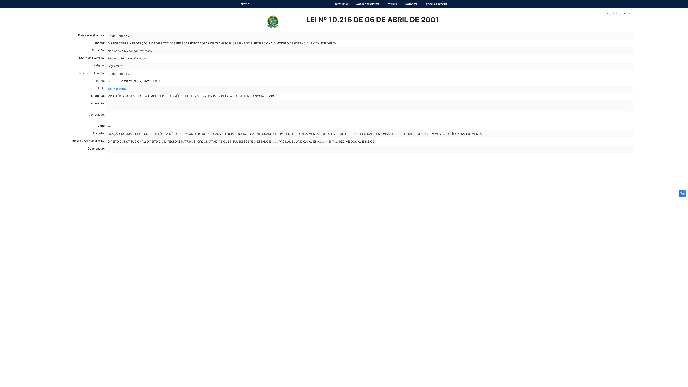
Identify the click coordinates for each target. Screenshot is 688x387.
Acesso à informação (367, 4)
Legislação (411, 4)
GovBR (245, 3)
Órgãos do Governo (436, 4)
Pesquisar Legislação (618, 13)
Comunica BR (341, 4)
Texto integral (117, 88)
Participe (392, 4)
